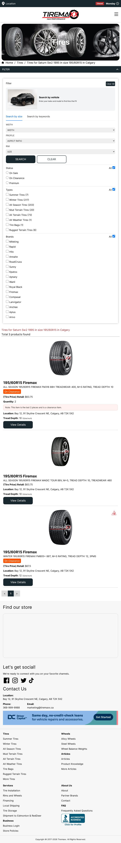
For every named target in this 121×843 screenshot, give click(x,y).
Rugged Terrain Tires (14, 773)
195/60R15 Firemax (20, 383)
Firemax (13, 291)
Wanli (12, 281)
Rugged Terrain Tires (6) (22, 229)
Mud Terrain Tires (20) (21, 209)
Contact (65, 800)
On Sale (13, 173)
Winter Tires (9, 743)
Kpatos (13, 271)
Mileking (14, 241)
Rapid (12, 246)
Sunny (12, 266)
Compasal (15, 296)
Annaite (13, 256)
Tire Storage (10, 810)
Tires (20, 62)
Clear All (110, 84)
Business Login (11, 825)
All (110, 168)
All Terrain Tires (11, 758)
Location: (8, 695)
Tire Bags (8, 768)
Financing (8, 800)
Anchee (13, 307)
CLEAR (51, 159)
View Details (18, 424)
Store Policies (10, 830)
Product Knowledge (72, 763)
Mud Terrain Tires (12, 753)
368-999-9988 (11, 707)
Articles (65, 758)
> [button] (17, 593)
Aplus (12, 312)
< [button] (4, 593)
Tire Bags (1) (16, 224)
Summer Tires (10, 738)
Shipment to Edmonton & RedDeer (22, 815)
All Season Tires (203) (21, 204)
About (64, 790)
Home (9, 62)
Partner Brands (69, 795)
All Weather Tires (12, 763)
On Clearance (16, 178)
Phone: (7, 703)
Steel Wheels (68, 743)
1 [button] (10, 593)
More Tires (9, 778)
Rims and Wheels (12, 795)
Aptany (13, 276)
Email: (30, 703)
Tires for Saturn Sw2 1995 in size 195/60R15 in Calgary (61, 62)
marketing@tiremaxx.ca (40, 707)
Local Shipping (11, 805)
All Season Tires (12, 748)
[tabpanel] (60, 144)
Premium (14, 183)
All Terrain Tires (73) (20, 214)
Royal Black (15, 286)
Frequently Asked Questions (77, 810)
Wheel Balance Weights (74, 748)
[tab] (14, 116)
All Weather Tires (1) (20, 219)
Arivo (12, 317)
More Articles (68, 768)
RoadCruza (15, 261)
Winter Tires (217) (19, 199)
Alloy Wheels (68, 738)
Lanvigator (15, 302)
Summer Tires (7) (18, 194)
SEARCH (20, 159)
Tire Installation (11, 790)
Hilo (11, 251)
